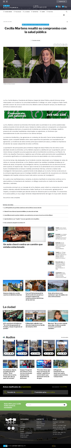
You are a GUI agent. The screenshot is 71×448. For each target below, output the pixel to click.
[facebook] (7, 1)
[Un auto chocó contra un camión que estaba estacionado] (24, 234)
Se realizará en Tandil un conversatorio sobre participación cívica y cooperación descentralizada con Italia (60, 265)
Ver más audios (64, 337)
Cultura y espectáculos (26, 433)
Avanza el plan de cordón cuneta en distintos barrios (12, 294)
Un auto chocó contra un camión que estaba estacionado (23, 245)
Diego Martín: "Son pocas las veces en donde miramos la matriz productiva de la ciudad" (61, 275)
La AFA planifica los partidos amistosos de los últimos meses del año (22, 207)
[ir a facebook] (9, 428)
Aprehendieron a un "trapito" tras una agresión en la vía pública (21, 219)
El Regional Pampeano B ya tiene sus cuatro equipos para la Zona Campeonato (61, 373)
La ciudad (27, 11)
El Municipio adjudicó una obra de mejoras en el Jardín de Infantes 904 (35, 325)
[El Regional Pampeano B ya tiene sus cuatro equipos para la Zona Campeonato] (60, 364)
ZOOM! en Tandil (24, 435)
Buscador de (15, 392)
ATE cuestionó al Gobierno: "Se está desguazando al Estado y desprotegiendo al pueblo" (12, 326)
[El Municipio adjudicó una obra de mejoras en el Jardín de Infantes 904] (35, 315)
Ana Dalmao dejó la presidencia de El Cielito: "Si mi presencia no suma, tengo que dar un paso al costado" (9, 374)
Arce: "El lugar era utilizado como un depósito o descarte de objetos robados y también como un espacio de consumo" (61, 255)
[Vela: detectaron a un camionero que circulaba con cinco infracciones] (58, 285)
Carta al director (41, 423)
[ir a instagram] (13, 428)
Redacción (39, 422)
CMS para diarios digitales (61, 446)
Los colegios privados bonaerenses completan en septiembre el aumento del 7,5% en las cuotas (61, 237)
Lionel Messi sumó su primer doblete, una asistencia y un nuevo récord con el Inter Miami (28, 215)
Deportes (35, 11)
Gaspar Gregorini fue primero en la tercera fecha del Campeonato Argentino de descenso (26, 374)
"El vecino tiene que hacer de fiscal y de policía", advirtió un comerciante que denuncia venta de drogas (43, 374)
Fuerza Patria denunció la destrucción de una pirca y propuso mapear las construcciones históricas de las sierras (34, 296)
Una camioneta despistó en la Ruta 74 (14, 222)
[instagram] (4, 1)
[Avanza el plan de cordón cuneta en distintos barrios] (13, 285)
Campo (43, 11)
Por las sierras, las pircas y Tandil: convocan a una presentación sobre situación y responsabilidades (61, 245)
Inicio (21, 422)
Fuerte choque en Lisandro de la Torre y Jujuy (61, 229)
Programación (23, 437)
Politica (50, 11)
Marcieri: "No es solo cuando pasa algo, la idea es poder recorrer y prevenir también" (57, 326)
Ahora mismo (8, 11)
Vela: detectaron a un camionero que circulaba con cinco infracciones (58, 294)
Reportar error (40, 425)
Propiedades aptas (45, 392)
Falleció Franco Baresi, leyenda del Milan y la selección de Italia (21, 211)
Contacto (39, 427)
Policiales (18, 11)
